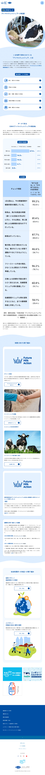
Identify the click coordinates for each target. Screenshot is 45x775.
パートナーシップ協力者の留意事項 (11, 426)
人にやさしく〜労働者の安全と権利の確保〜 (11, 726)
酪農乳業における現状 (7, 710)
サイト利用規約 (22, 746)
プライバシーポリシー (22, 748)
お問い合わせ (22, 743)
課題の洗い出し (6, 713)
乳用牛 (5, 513)
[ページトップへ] (22, 737)
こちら (12, 553)
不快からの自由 (12, 87)
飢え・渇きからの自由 (14, 80)
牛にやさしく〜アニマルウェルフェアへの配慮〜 (12, 730)
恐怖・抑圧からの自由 (14, 107)
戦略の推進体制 (6, 717)
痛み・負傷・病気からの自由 (16, 94)
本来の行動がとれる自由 (14, 100)
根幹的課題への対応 (6, 720)
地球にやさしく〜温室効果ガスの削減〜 (10, 723)
